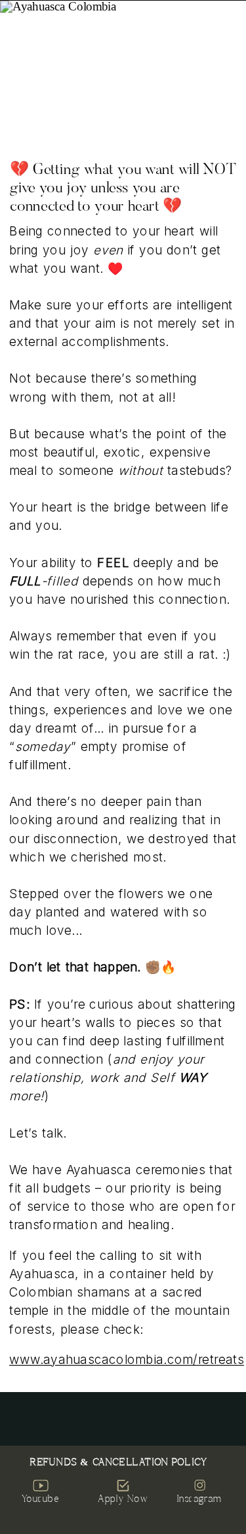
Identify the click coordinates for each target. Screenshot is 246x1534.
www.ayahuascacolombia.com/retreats (126, 1359)
